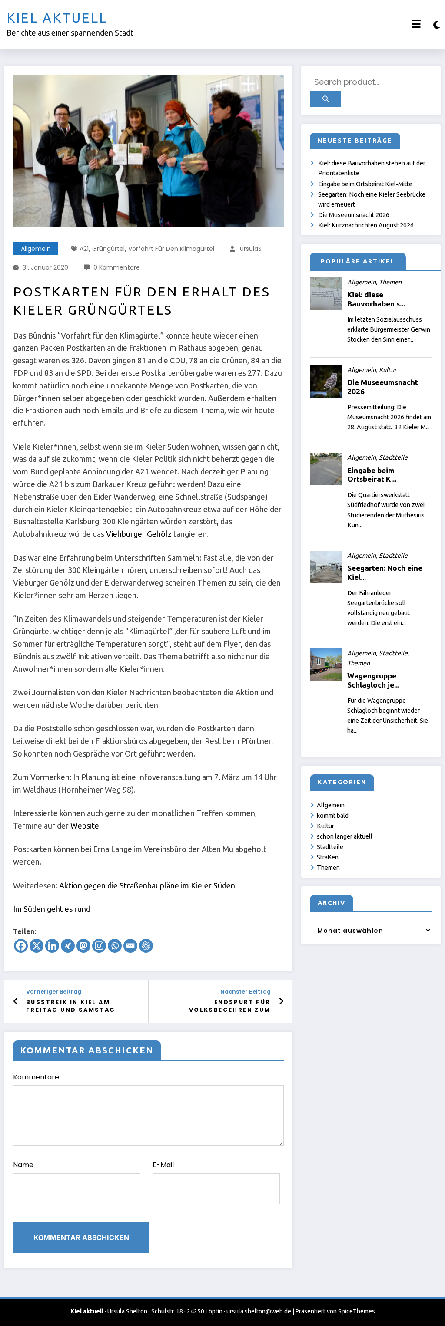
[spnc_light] (436, 25)
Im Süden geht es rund (51, 909)
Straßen (328, 857)
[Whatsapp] (115, 946)
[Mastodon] (83, 946)
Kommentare (36, 1077)
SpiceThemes (356, 1311)
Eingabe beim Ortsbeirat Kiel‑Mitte (365, 184)
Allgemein (36, 248)
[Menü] (416, 24)
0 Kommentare (116, 267)
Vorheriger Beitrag (53, 991)
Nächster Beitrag (245, 991)
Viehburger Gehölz (138, 534)
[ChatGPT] (146, 946)
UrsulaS (251, 248)
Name (23, 1165)
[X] (36, 946)
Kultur (325, 826)
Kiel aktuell (57, 17)
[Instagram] (99, 946)
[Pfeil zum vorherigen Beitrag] (16, 1001)
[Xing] (68, 946)
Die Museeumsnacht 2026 (353, 214)
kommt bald (333, 815)
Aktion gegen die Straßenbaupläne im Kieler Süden (147, 885)
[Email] (130, 946)
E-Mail (163, 1165)
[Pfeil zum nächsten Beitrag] (281, 1001)
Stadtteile (330, 846)
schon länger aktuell (344, 836)
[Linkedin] (52, 946)
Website (84, 825)
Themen (328, 867)
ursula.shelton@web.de (258, 1311)
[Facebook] (21, 946)
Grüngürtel (108, 248)
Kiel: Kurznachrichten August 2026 (366, 225)
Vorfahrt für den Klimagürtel (171, 248)
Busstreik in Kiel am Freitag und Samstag (71, 1005)
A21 (84, 248)
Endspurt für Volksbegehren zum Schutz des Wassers (228, 1006)
